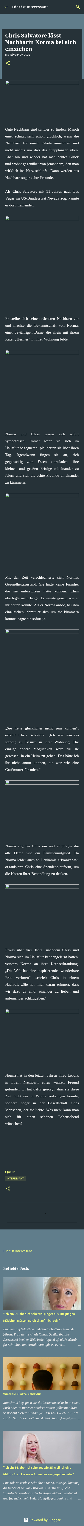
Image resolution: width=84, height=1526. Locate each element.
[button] (7, 63)
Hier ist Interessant (30, 7)
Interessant (15, 1178)
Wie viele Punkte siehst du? (22, 1394)
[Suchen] (78, 7)
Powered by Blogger (45, 1520)
